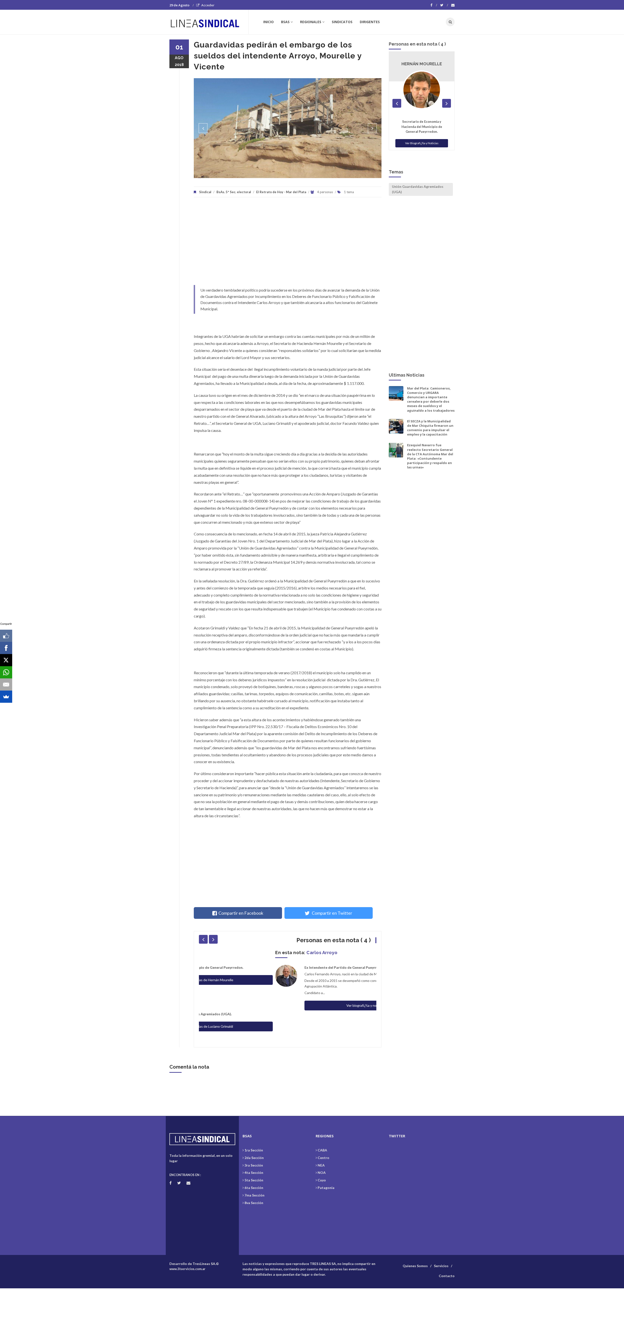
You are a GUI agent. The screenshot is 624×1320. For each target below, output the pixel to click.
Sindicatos (342, 21)
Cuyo (322, 1180)
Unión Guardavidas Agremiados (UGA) (417, 189)
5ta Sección (253, 1180)
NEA (321, 1165)
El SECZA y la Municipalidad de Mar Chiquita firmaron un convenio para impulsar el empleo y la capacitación (430, 428)
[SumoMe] (6, 697)
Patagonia (326, 1188)
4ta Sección (253, 1172)
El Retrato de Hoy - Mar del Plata (281, 192)
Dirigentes (370, 21)
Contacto (447, 1276)
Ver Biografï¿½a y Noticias (422, 138)
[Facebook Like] (6, 636)
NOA (322, 1172)
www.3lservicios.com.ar (187, 1269)
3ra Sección (253, 1165)
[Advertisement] (287, 243)
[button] (203, 128)
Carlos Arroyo (245, 952)
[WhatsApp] (6, 672)
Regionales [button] (310, 21)
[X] (6, 660)
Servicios (441, 1266)
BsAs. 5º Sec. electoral (233, 192)
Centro (323, 1158)
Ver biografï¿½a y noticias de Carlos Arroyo (302, 1005)
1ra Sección (253, 1150)
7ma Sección (254, 1195)
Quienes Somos (415, 1266)
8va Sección (253, 1203)
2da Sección (254, 1158)
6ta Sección (253, 1188)
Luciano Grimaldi (422, 63)
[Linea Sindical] (209, 22)
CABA (322, 1150)
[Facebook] (433, 5)
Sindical (205, 192)
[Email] (6, 684)
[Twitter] (444, 5)
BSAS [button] (285, 21)
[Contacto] (453, 5)
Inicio (268, 21)
